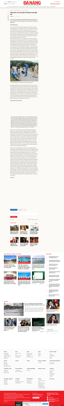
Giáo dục (20, 6)
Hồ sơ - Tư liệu (52, 362)
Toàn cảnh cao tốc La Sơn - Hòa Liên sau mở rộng (54, 265)
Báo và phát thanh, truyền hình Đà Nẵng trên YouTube (54, 401)
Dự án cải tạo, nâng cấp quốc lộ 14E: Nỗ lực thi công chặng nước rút (54, 280)
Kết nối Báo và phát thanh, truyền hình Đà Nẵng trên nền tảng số (53, 394)
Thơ (50, 353)
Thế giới (37, 6)
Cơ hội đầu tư (17, 378)
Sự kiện (39, 355)
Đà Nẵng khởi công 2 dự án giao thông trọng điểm (54, 257)
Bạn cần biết (28, 370)
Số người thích (36, 219)
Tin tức (39, 381)
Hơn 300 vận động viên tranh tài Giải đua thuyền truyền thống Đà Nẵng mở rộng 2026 (34, 304)
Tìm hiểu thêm (45, 403)
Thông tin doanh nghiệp (31, 368)
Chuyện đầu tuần (29, 380)
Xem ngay (41, 331)
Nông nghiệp (6, 380)
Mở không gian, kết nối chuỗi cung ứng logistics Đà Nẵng (54, 276)
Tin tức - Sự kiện (52, 370)
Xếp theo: (29, 219)
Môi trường (5, 362)
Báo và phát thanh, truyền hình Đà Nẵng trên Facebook (54, 399)
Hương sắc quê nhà (41, 384)
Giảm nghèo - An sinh (18, 355)
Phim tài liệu (51, 372)
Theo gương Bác (6, 354)
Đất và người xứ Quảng (41, 380)
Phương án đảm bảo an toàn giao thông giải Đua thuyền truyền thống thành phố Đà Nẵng (38, 266)
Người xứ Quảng (52, 363)
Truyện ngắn (51, 354)
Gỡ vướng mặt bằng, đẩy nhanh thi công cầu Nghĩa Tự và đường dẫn (10, 266)
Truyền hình (52, 368)
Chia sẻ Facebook (14, 209)
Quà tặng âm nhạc (41, 385)
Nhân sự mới (6, 358)
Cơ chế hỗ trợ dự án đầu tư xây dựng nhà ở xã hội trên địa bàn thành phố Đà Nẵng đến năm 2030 (54, 286)
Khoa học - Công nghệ (42, 6)
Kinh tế (15, 6)
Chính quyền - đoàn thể (7, 355)
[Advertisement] (24, 108)
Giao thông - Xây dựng (24, 10)
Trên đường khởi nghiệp (41, 387)
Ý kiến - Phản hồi (17, 370)
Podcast (39, 378)
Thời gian (32, 219)
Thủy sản (5, 381)
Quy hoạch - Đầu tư (17, 10)
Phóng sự (51, 371)
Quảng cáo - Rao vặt (41, 368)
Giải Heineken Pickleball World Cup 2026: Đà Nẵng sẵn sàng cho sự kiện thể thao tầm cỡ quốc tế (24, 329)
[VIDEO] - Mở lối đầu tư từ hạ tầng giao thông (54, 295)
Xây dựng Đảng (6, 353)
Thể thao (34, 6)
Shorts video (52, 378)
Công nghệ (39, 362)
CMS (52, 405)
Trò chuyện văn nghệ (41, 386)
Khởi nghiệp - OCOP (29, 354)
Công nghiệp (28, 355)
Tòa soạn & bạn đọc (18, 368)
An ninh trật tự (6, 370)
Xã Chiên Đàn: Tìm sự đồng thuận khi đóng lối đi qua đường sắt (54, 291)
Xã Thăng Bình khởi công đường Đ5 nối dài (53, 268)
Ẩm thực (39, 353)
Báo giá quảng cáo (36, 397)
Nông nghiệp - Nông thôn (8, 378)
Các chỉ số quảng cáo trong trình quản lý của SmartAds (38, 281)
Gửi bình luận (14, 216)
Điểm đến (39, 354)
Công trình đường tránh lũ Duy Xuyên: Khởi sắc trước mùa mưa (54, 261)
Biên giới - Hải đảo (6, 372)
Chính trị (10, 6)
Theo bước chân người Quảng (51, 6)
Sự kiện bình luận (30, 378)
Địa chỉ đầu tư (17, 380)
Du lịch (17, 6)
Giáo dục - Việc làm (18, 353)
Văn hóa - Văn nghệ (25, 6)
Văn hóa (51, 358)
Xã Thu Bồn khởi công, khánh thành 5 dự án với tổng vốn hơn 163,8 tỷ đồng (10, 282)
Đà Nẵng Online (51, 397)
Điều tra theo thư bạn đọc (19, 371)
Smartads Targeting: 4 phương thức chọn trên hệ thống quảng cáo (38, 329)
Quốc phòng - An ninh (7, 368)
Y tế (29, 6)
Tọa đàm (51, 376)
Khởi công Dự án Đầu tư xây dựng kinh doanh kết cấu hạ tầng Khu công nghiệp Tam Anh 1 (24, 282)
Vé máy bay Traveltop (50, 329)
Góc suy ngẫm (29, 381)
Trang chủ (11, 10)
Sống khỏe (5, 363)
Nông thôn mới (6, 384)
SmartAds (35, 283)
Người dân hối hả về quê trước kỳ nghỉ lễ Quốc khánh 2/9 (9, 329)
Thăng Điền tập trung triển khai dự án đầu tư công (54, 272)
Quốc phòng (5, 371)
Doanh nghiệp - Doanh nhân (19, 381)
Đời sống (31, 6)
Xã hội (12, 6)
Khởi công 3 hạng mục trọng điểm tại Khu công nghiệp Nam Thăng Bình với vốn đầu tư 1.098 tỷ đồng (24, 266)
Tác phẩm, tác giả (52, 355)
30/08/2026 (7, 3)
